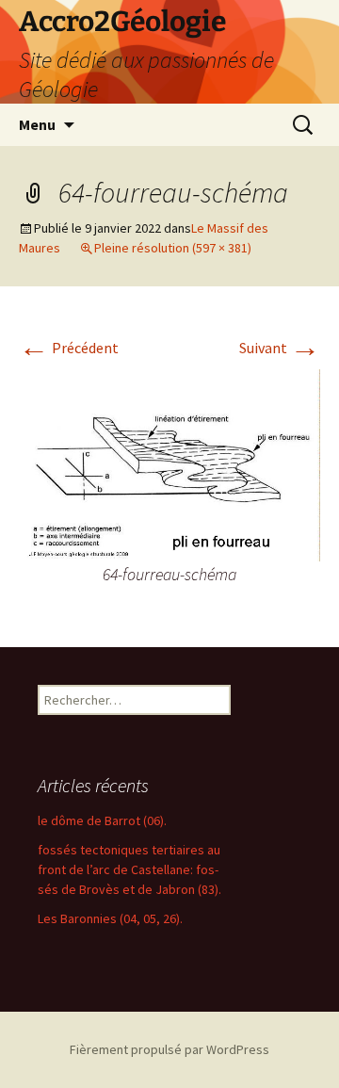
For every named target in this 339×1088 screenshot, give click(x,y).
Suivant (279, 347)
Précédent (69, 347)
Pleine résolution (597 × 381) (172, 247)
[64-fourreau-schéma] (169, 463)
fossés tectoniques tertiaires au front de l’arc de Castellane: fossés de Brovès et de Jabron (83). (129, 869)
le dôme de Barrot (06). (102, 820)
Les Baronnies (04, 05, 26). (110, 918)
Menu (37, 124)
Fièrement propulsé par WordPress (169, 1049)
